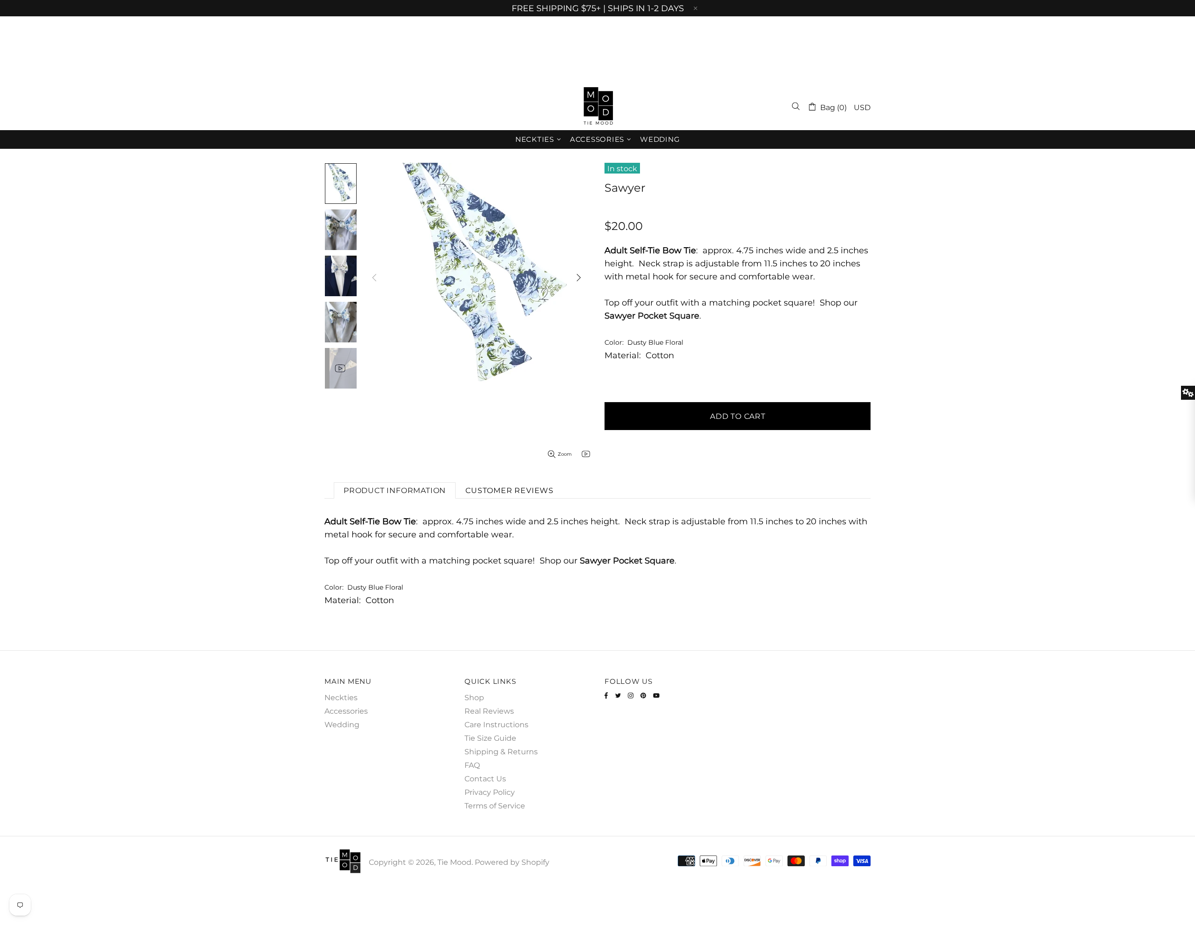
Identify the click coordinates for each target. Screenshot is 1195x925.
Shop (474, 697)
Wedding (341, 724)
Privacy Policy (489, 792)
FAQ (472, 765)
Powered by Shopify (512, 862)
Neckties (341, 697)
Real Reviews (489, 711)
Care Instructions (496, 724)
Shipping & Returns (501, 751)
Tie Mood (597, 106)
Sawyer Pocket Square (652, 316)
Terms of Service (494, 805)
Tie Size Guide (490, 738)
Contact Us (485, 778)
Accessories (346, 711)
